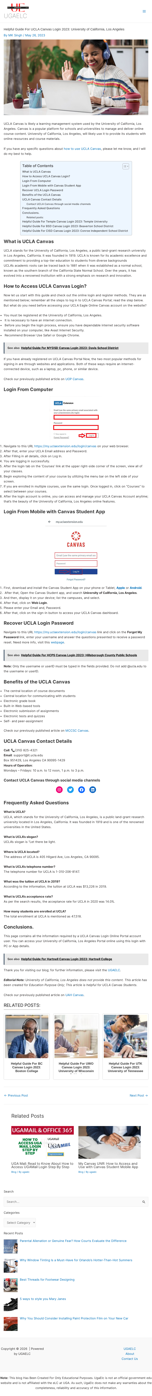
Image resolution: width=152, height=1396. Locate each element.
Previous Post (16, 1095)
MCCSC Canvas (76, 730)
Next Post (139, 1095)
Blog (13, 1172)
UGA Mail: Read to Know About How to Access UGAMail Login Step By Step (42, 1165)
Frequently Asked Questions (41, 208)
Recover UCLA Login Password (42, 190)
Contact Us (130, 1359)
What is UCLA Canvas (36, 171)
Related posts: (35, 217)
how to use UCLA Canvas (82, 149)
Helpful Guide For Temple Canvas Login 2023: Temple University (65, 221)
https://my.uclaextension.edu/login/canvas (65, 446)
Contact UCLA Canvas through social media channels (59, 203)
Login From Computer (36, 181)
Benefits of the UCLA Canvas (41, 195)
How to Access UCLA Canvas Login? (46, 176)
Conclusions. (30, 213)
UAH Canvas (74, 995)
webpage (57, 642)
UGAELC (15, 15)
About (129, 1354)
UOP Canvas (74, 379)
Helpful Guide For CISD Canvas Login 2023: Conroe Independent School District (75, 231)
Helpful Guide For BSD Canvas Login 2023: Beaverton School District (67, 226)
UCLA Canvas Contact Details (42, 199)
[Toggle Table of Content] (124, 166)
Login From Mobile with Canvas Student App (51, 185)
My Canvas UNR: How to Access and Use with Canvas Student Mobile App (108, 1165)
